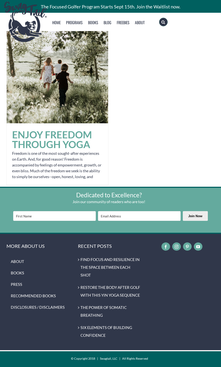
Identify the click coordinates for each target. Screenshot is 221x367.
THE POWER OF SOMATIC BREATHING (104, 311)
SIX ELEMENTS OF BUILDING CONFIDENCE (106, 331)
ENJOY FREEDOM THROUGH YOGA (57, 72)
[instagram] (176, 246)
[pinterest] (187, 246)
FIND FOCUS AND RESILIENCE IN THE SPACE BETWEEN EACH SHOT (110, 267)
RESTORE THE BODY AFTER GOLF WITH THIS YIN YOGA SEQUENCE (110, 291)
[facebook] (165, 246)
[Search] (163, 22)
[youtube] (198, 246)
